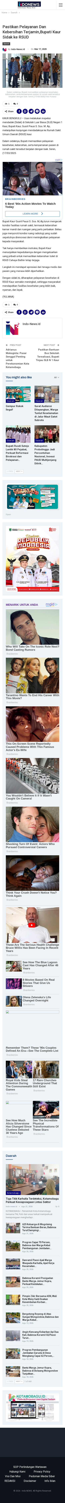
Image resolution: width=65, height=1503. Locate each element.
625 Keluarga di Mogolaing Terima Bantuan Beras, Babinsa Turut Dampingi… (39, 1227)
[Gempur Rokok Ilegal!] (18, 394)
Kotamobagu (13, 1193)
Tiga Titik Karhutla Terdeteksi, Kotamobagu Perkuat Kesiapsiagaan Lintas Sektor (32, 1200)
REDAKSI (9, 1481)
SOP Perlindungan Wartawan (29, 1467)
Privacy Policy (42, 1471)
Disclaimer (30, 1481)
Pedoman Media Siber (42, 1476)
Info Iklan (49, 1481)
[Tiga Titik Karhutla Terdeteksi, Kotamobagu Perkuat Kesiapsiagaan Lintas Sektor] (32, 1179)
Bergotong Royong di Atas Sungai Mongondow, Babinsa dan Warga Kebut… (40, 1317)
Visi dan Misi (12, 1476)
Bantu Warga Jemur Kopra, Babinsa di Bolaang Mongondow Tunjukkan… (40, 1370)
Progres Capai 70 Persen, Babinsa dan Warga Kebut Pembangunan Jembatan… (36, 1245)
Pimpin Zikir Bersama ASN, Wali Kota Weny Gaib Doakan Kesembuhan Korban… (39, 1299)
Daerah (6, 44)
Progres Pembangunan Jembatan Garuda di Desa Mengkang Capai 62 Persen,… (38, 1353)
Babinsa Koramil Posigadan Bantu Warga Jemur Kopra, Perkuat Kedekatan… (37, 1281)
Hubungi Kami (17, 1471)
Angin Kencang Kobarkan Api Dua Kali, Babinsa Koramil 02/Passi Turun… (40, 1335)
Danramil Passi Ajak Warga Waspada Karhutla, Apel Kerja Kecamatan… (38, 1263)
